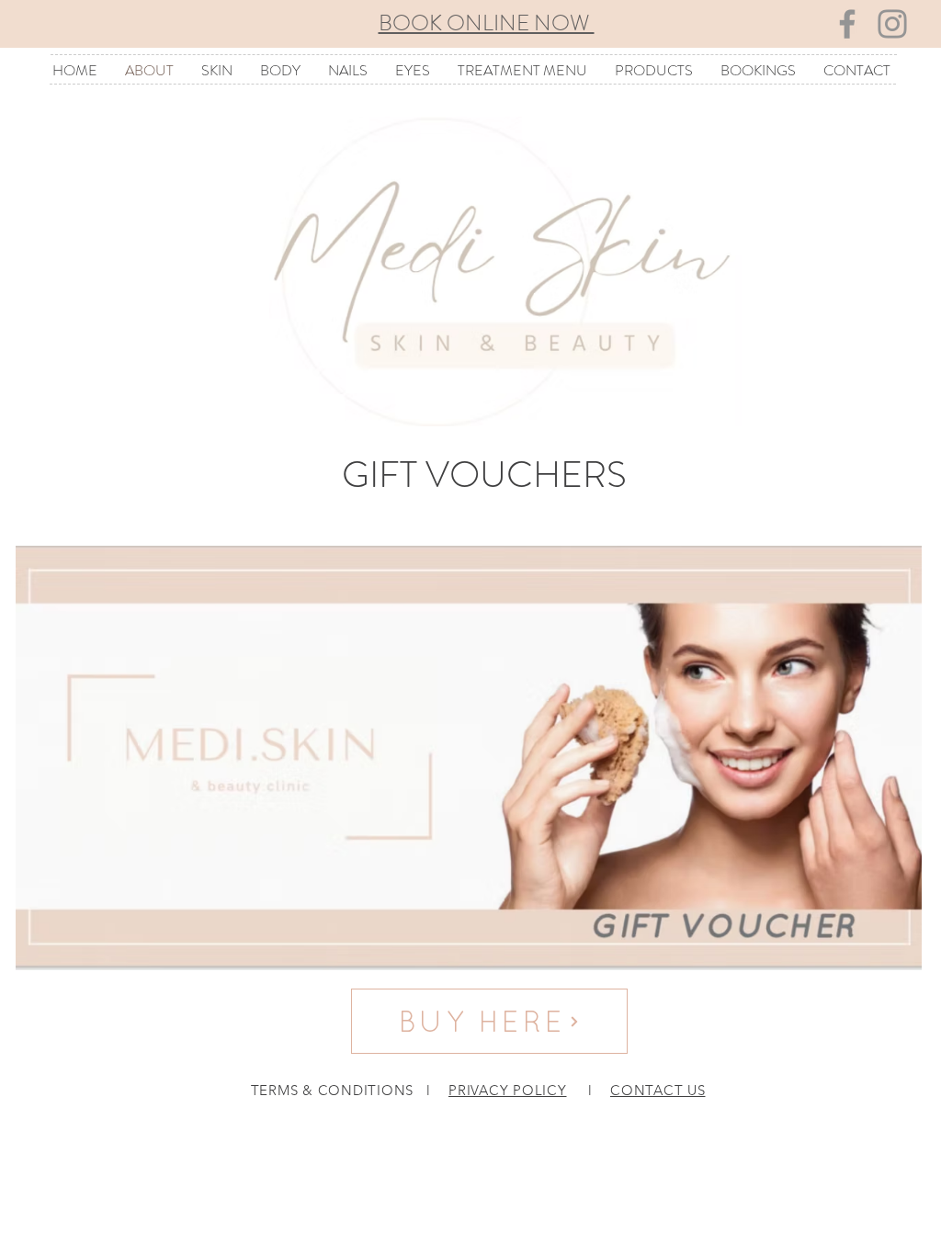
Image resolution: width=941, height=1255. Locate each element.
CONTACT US (658, 1090)
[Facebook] (847, 24)
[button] (216, 70)
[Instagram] (892, 24)
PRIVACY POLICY (507, 1090)
